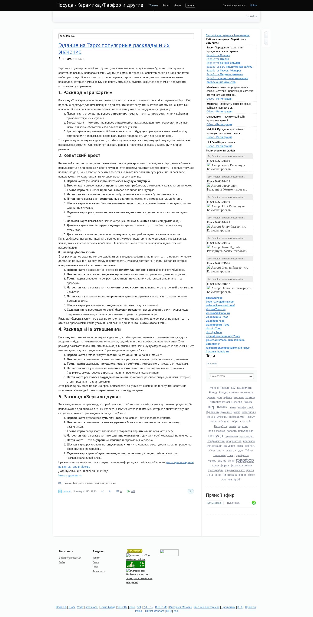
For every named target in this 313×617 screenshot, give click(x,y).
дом (219, 397)
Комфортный (246, 407)
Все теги (212, 363)
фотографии (215, 470)
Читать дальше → (70, 475)
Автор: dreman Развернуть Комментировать (227, 267)
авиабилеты (244, 387)
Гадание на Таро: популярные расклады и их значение (114, 48)
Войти (253, 5)
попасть (232, 430)
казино (238, 401)
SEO (169, 611)
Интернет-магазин (221, 401)
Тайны (249, 450)
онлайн (247, 421)
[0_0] (240, 607)
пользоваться (216, 430)
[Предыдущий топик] (266, 34)
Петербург (220, 426)
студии (239, 450)
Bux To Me (161, 607)
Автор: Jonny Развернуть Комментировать (226, 226)
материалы (249, 412)
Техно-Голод (107, 607)
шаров (242, 474)
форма (225, 465)
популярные (245, 430)
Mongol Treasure (220, 387)
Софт (80, 607)
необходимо (236, 416)
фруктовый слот (235, 470)
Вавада (222, 392)
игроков (250, 397)
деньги (211, 397)
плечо (232, 426)
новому (250, 416)
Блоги (165, 5)
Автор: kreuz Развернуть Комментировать (226, 165)
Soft (139, 607)
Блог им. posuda (71, 58)
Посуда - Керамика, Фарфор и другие (99, 4)
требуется (242, 455)
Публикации (233, 502)
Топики (153, 5)
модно (211, 416)
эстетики (226, 479)
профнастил (233, 441)
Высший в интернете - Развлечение (228, 35)
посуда (215, 435)
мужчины (222, 416)
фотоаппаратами (241, 465)
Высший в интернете (207, 607)
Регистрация (214, 445)
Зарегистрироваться (234, 5)
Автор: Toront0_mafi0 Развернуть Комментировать (227, 247)
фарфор (245, 459)
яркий (237, 479)
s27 (233, 387)
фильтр (214, 465)
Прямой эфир (220, 495)
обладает (225, 421)
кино (132, 607)
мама (237, 412)
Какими (248, 401)
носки (214, 421)
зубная (228, 397)
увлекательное (217, 460)
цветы (250, 470)
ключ (233, 407)
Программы (228, 607)
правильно (231, 436)
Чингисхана (230, 474)
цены (218, 474)
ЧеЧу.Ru (122, 607)
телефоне (219, 455)
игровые (239, 397)
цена (210, 474)
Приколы (250, 607)
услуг (231, 460)
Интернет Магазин (180, 607)
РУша (138, 611)
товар (230, 455)
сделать (250, 445)
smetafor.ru (92, 607)
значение (111, 483)
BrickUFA (61, 607)
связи (240, 445)
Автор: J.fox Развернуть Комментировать (226, 206)
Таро (75, 483)
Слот (212, 450)
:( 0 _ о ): (148, 607)
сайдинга (229, 445)
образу (236, 421)
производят (247, 436)
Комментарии (214, 502)
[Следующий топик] (266, 41)
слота (220, 450)
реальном (249, 441)
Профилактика (216, 441)
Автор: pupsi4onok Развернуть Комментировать (227, 185)
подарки (243, 426)
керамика (218, 406)
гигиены (234, 392)
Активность (99, 571)
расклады (99, 483)
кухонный (226, 412)
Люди (177, 5)
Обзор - (219, 98)
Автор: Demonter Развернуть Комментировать (229, 288)
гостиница (246, 392)
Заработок (218, 55)
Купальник (212, 412)
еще (189, 5)
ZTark (72, 607)
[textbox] (231, 376)
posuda (66, 491)
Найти (253, 16)
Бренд (213, 392)
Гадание (67, 483)
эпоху (251, 474)
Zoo (176, 611)
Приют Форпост (154, 611)
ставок (230, 450)
